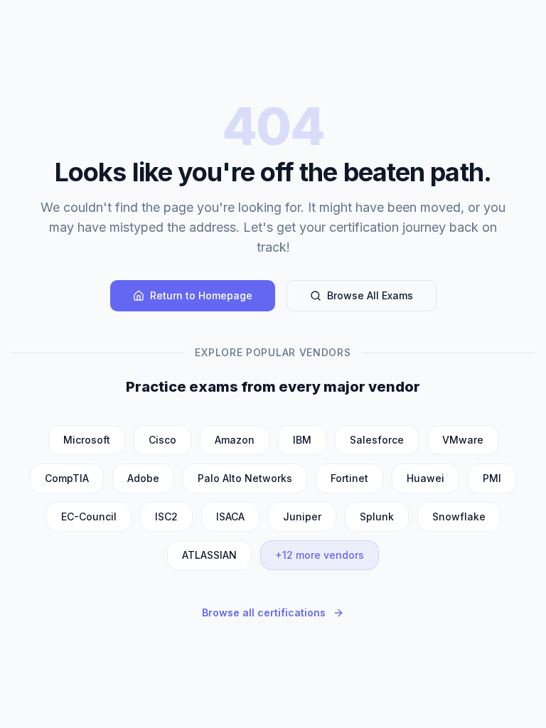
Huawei (425, 478)
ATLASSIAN (209, 555)
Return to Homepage (201, 295)
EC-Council (89, 516)
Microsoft (86, 440)
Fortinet (349, 478)
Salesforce (377, 440)
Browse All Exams (370, 295)
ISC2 (166, 516)
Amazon (235, 440)
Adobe (143, 478)
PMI (492, 478)
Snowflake (459, 516)
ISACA (230, 516)
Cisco (162, 440)
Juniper (302, 516)
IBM (302, 440)
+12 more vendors (319, 555)
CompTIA (67, 478)
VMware (462, 440)
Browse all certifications (264, 612)
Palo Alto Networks (245, 478)
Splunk (377, 516)
